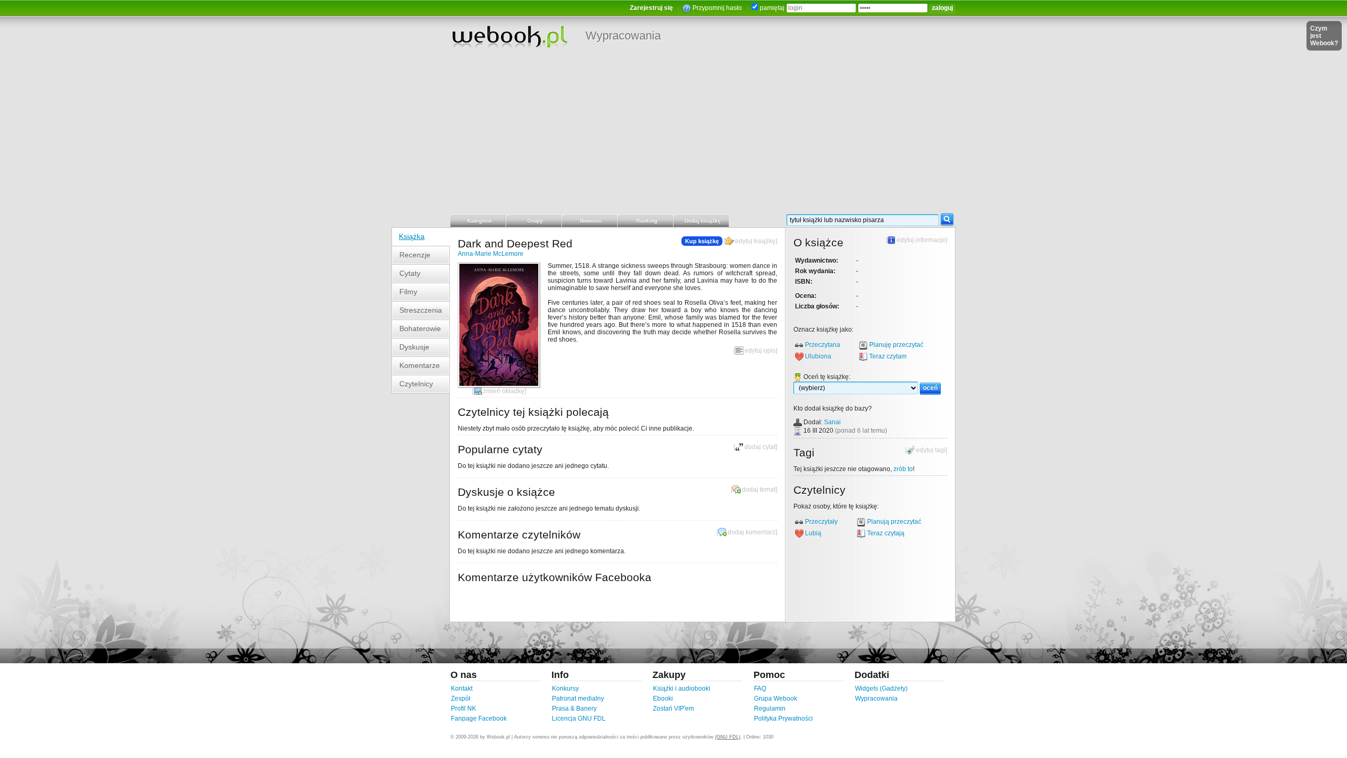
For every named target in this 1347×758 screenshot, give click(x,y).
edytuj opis (760, 350)
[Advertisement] (673, 134)
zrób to (903, 469)
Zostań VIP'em (673, 708)
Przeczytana (822, 344)
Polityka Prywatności (783, 718)
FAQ (760, 688)
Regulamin (770, 708)
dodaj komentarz (752, 532)
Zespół (460, 698)
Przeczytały (821, 521)
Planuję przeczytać (896, 344)
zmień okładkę (504, 391)
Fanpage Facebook (479, 718)
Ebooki (663, 698)
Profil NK (463, 708)
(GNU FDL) (727, 737)
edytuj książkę (755, 241)
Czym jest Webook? (1324, 36)
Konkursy (565, 688)
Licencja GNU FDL (579, 718)
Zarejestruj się (651, 8)
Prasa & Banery (574, 708)
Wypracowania (623, 35)
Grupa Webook (775, 698)
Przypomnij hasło (717, 8)
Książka (412, 236)
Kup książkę (702, 241)
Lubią (813, 533)
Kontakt (462, 688)
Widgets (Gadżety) (881, 688)
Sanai (832, 422)
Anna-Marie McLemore (491, 253)
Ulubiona (818, 356)
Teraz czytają (885, 533)
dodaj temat (759, 489)
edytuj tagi (931, 450)
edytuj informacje (921, 240)
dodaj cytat (760, 447)
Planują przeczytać (894, 521)
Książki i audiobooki (681, 688)
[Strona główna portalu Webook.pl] (509, 36)
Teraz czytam (888, 356)
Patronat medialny (578, 698)
